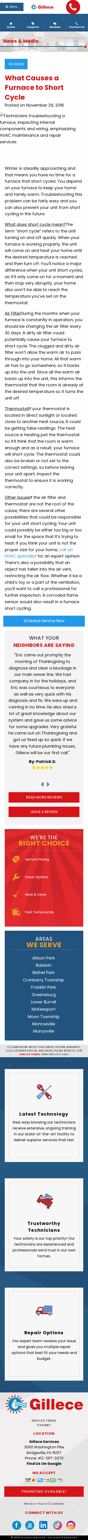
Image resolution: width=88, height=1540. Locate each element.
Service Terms (44, 1420)
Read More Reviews (44, 797)
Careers (57, 1504)
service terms (29, 1054)
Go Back (16, 64)
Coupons (33, 27)
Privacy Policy (36, 1504)
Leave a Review (44, 811)
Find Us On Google (44, 1463)
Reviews (54, 27)
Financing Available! (44, 1491)
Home (11, 27)
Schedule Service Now (44, 621)
